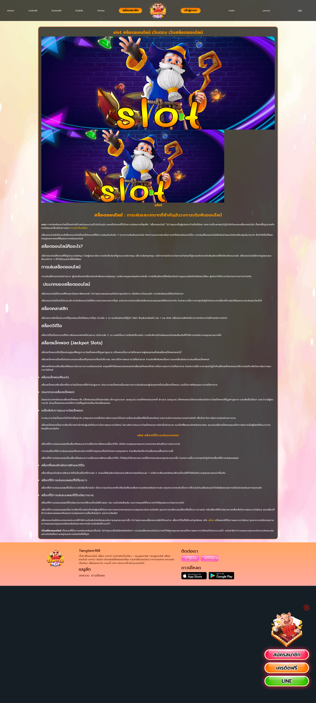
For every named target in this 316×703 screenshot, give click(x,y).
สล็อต (211, 520)
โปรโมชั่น (83, 10)
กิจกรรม (106, 10)
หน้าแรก (11, 10)
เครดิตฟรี (34, 10)
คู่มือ (299, 10)
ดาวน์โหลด (98, 575)
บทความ (263, 10)
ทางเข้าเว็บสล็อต (79, 228)
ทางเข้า (227, 10)
